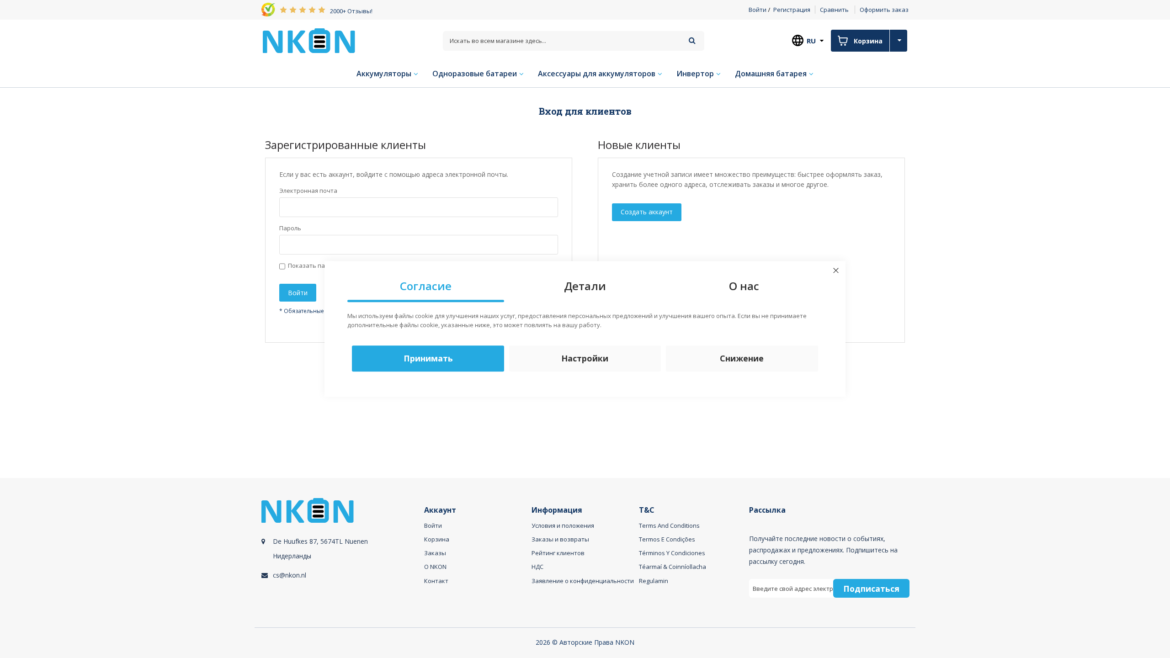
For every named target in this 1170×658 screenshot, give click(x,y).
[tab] (341, 558)
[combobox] (573, 41)
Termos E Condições (667, 539)
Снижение (742, 358)
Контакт (436, 581)
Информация (557, 510)
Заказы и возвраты (560, 539)
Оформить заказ (884, 9)
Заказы (435, 553)
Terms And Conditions (669, 525)
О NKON (435, 566)
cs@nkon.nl (289, 575)
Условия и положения (563, 525)
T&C (646, 510)
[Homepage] (309, 40)
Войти (757, 9)
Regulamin (653, 581)
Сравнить (834, 9)
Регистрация (791, 9)
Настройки (584, 358)
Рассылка (767, 510)
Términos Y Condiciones (672, 553)
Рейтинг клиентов (558, 553)
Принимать (428, 358)
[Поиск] (692, 40)
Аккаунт (440, 510)
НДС (537, 566)
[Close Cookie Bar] (836, 270)
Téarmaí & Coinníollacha (672, 566)
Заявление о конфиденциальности (583, 581)
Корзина (436, 539)
